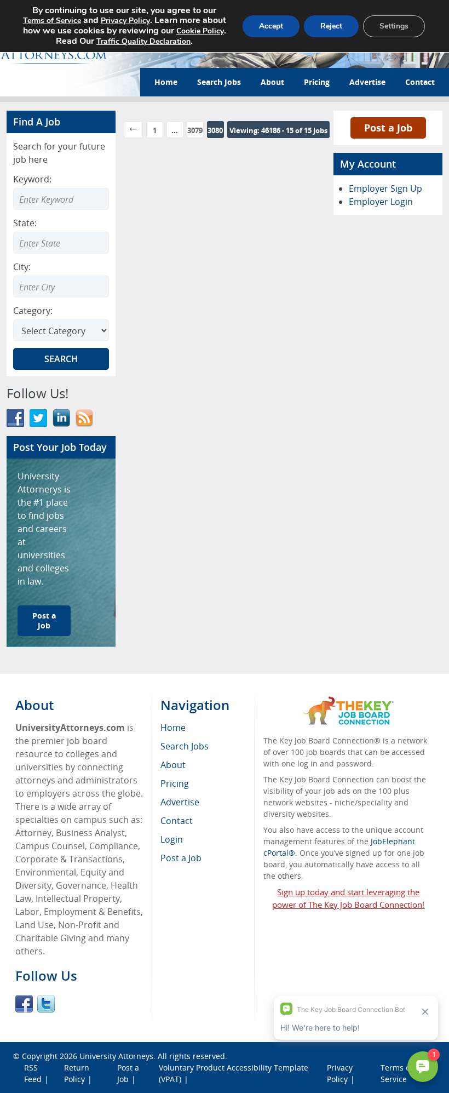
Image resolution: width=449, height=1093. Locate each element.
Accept (271, 26)
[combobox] (61, 243)
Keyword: (32, 179)
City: (22, 267)
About (272, 82)
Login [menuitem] (171, 839)
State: (25, 223)
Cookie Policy (200, 31)
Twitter (46, 1003)
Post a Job (44, 620)
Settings (393, 26)
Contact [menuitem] (176, 821)
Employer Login (381, 202)
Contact (420, 82)
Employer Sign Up (385, 188)
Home (165, 82)
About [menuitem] (173, 765)
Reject (331, 26)
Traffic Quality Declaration (143, 41)
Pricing (317, 82)
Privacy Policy (125, 20)
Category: (33, 311)
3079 (195, 130)
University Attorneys (116, 1056)
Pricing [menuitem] (174, 783)
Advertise (367, 82)
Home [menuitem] (173, 728)
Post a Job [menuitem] (181, 858)
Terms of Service (52, 20)
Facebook (24, 1003)
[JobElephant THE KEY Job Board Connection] (348, 701)
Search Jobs (219, 82)
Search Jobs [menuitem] (184, 746)
